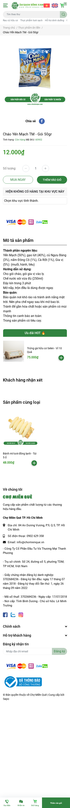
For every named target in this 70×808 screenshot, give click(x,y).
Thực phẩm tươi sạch (31, 20)
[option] (35, 74)
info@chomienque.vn (30, 542)
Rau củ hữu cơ (10, 20)
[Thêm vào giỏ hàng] (61, 358)
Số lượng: (9, 168)
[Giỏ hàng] (62, 5)
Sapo (6, 698)
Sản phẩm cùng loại (21, 402)
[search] (63, 14)
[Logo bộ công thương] (22, 681)
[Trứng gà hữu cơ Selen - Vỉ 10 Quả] (13, 351)
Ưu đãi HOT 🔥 (35, 333)
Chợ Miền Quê (38, 694)
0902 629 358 (35, 536)
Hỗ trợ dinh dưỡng (54, 20)
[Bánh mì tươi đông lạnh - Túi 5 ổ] (20, 429)
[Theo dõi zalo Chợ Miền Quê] (13, 614)
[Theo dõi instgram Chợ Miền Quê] (20, 614)
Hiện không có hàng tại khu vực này (35, 191)
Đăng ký (59, 651)
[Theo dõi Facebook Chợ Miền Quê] (5, 614)
